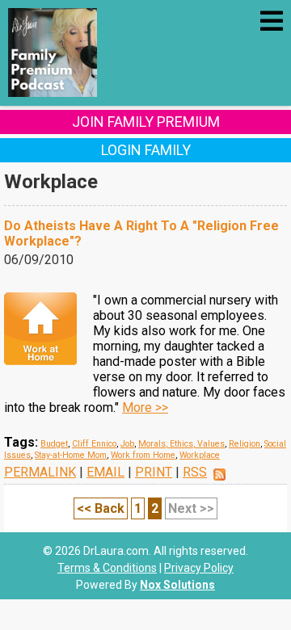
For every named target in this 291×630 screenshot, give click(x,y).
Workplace (199, 455)
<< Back (100, 508)
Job (127, 444)
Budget (54, 444)
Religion (244, 444)
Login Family (146, 149)
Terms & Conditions (107, 567)
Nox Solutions (177, 584)
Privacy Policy (199, 567)
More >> (145, 407)
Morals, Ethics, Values (181, 444)
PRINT (153, 472)
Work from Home (143, 455)
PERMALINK (40, 472)
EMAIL (105, 472)
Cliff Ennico (94, 444)
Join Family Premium (146, 121)
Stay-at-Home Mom (71, 455)
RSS (195, 472)
